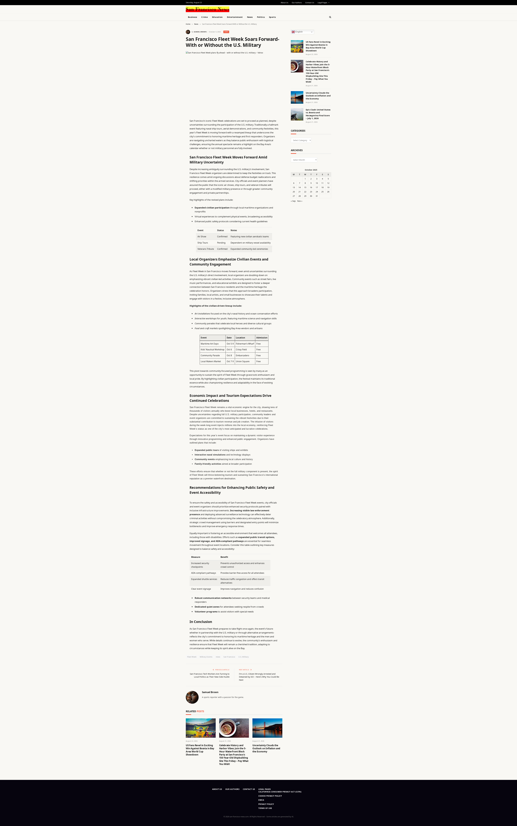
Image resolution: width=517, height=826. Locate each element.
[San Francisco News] (207, 9)
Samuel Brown (200, 32)
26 (328, 191)
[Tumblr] (176, 169)
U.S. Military (243, 657)
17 (317, 187)
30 (311, 196)
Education (217, 17)
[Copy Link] (176, 162)
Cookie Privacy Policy (270, 796)
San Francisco (229, 657)
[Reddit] (176, 176)
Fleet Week (191, 657)
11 (322, 183)
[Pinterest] (176, 148)
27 (294, 196)
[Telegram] (176, 189)
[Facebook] (176, 127)
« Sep (293, 201)
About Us (284, 2)
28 (299, 196)
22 (305, 191)
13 (294, 187)
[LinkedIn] (176, 141)
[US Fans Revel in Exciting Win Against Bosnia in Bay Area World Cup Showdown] (201, 728)
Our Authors (297, 2)
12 (328, 183)
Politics (261, 17)
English (299, 32)
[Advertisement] (264, 9)
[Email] (176, 155)
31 (317, 196)
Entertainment (235, 17)
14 (299, 187)
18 (322, 187)
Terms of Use (265, 808)
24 (317, 191)
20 (294, 191)
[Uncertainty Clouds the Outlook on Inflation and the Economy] (267, 728)
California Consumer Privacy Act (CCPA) (279, 792)
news (218, 657)
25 (322, 191)
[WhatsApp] (176, 196)
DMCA (261, 800)
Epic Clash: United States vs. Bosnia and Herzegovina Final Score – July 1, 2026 (318, 114)
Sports (272, 17)
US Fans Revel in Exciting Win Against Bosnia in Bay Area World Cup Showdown (200, 750)
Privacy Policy (266, 804)
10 (317, 183)
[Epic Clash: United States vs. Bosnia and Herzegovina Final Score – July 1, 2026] (297, 114)
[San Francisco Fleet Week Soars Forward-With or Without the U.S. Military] (234, 82)
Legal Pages (322, 2)
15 (305, 187)
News (250, 17)
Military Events (206, 657)
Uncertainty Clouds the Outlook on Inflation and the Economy (266, 748)
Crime (204, 17)
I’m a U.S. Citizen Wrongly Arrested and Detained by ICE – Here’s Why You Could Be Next (259, 676)
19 (328, 187)
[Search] (330, 17)
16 (311, 187)
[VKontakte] (176, 182)
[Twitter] (176, 134)
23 (311, 191)
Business (192, 17)
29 (305, 196)
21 (299, 191)
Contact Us (309, 2)
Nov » (299, 201)
